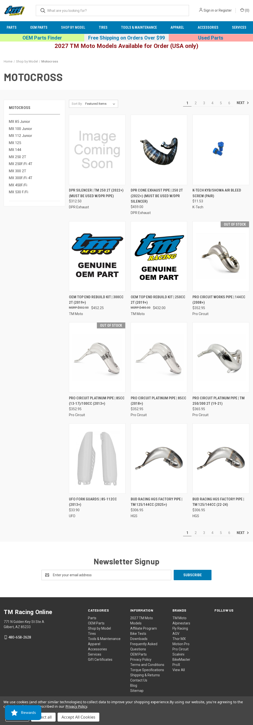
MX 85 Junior (19, 121)
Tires (103, 27)
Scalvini (178, 654)
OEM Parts (38, 27)
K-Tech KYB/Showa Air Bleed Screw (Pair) (216, 193)
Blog (133, 685)
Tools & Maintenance (139, 27)
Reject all (43, 717)
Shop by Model (73, 27)
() (246, 10)
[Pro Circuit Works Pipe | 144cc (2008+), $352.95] (220, 256)
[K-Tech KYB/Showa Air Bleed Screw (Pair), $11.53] (220, 150)
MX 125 (15, 143)
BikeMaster (181, 659)
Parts (12, 27)
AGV (175, 634)
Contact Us (138, 680)
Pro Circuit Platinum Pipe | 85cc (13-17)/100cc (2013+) (97, 401)
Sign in (209, 10)
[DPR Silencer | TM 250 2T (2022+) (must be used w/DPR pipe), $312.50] (97, 150)
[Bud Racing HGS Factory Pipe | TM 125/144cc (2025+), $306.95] (159, 458)
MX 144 (15, 150)
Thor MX (179, 639)
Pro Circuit (180, 649)
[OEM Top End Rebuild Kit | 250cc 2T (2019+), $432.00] (159, 256)
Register (225, 10)
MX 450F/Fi (18, 185)
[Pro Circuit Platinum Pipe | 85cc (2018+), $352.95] (159, 357)
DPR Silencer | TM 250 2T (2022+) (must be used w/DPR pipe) (96, 193)
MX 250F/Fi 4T (20, 164)
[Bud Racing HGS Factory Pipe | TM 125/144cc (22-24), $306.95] (220, 458)
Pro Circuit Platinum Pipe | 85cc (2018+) (158, 401)
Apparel (177, 27)
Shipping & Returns (145, 675)
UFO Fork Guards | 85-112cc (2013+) (93, 502)
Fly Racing (180, 628)
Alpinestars (181, 623)
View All (178, 670)
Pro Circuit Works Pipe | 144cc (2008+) (218, 300)
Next (241, 103)
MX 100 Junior (20, 129)
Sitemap (137, 691)
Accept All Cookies (78, 717)
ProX (176, 665)
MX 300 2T (17, 171)
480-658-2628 (19, 637)
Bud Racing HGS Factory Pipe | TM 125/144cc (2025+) (156, 502)
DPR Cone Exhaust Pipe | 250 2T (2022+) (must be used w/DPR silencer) (157, 196)
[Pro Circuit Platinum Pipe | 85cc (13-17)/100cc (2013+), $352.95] (97, 357)
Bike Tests (138, 634)
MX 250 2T (17, 157)
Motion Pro (181, 644)
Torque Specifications (147, 670)
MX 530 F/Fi (18, 192)
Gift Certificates (100, 659)
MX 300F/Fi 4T (20, 178)
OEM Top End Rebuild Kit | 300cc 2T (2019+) (96, 300)
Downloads (139, 639)
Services (239, 27)
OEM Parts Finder (42, 38)
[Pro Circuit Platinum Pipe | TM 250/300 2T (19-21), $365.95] (220, 357)
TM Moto (179, 618)
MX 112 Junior (20, 135)
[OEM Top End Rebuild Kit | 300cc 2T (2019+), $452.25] (97, 256)
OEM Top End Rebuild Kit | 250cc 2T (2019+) (158, 300)
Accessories (208, 27)
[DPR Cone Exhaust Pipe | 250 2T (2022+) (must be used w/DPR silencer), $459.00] (159, 150)
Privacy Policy (140, 659)
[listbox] (101, 103)
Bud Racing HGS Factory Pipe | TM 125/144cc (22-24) (218, 502)
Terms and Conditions (147, 665)
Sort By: (77, 104)
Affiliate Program (143, 628)
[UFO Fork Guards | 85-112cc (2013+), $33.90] (97, 458)
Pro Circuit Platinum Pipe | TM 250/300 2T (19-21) (218, 401)
